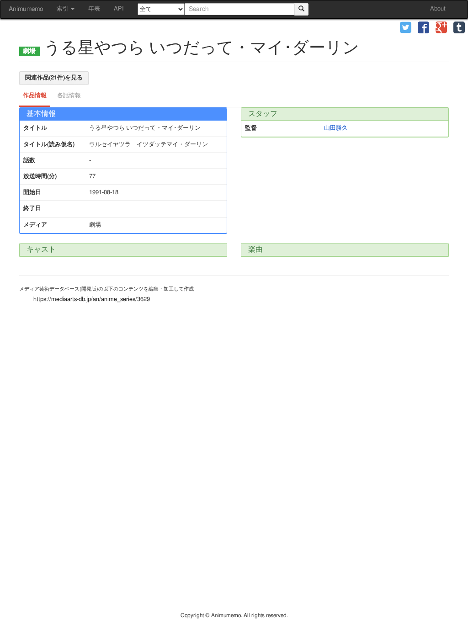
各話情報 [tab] (69, 96)
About (438, 9)
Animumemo (26, 9)
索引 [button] (63, 9)
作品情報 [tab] (35, 96)
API (119, 9)
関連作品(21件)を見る (54, 78)
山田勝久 (336, 128)
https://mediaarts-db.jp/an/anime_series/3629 (91, 299)
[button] (405, 28)
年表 (94, 9)
